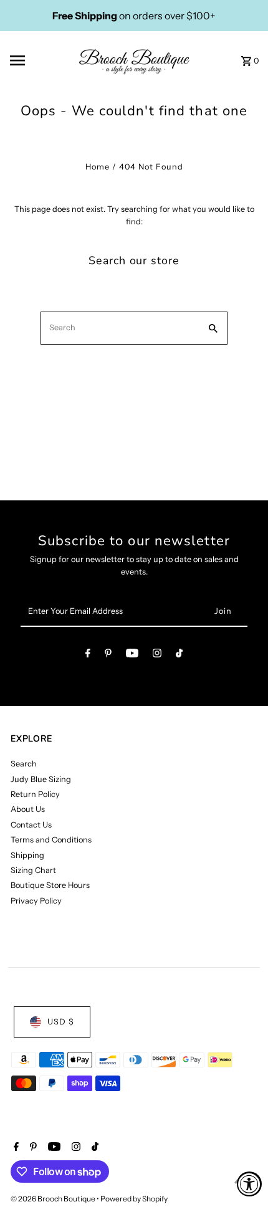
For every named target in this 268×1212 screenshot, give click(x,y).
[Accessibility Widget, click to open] (249, 1183)
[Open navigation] (36, 60)
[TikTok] (179, 655)
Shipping (27, 855)
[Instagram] (157, 655)
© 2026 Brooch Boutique (54, 1198)
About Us (28, 809)
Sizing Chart (33, 870)
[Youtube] (132, 655)
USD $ (60, 1021)
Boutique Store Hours (50, 885)
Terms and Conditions (51, 839)
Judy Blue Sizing (41, 779)
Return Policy (35, 794)
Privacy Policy (36, 900)
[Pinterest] (108, 655)
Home (97, 166)
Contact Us (31, 824)
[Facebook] (87, 655)
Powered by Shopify (134, 1198)
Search (24, 763)
